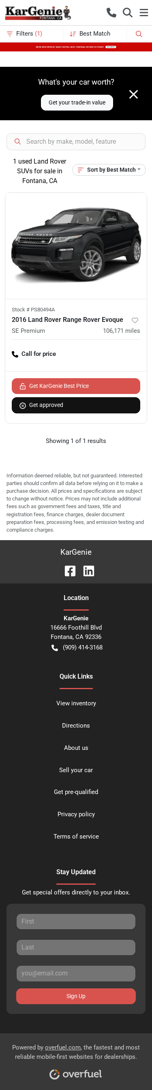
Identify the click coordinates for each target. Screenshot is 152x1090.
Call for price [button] (38, 354)
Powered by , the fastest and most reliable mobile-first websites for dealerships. (76, 1052)
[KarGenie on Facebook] (67, 570)
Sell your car (76, 770)
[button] (111, 12)
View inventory (76, 703)
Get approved (46, 405)
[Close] (133, 94)
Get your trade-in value (77, 102)
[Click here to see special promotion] (76, 46)
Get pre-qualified (76, 792)
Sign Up (76, 996)
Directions (76, 725)
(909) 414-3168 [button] (83, 647)
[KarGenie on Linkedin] (85, 570)
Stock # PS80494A (33, 310)
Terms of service (76, 836)
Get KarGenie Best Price (59, 386)
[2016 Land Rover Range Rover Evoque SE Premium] (76, 246)
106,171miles (121, 330)
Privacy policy (76, 814)
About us (76, 748)
